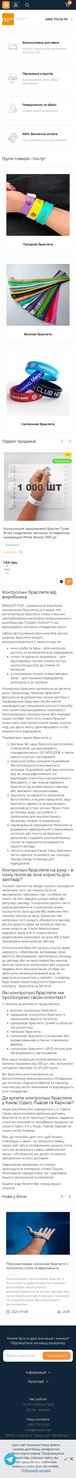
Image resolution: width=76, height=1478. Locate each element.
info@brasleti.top (38, 1430)
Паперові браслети (38, 244)
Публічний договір (36, 1470)
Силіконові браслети (38, 424)
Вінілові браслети (38, 334)
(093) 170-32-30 (56, 19)
